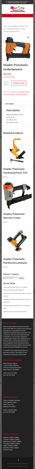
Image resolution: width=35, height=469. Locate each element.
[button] (28, 37)
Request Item (18, 83)
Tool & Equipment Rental (16, 26)
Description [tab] (9, 104)
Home (5, 26)
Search (22, 278)
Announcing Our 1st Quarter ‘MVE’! (15, 311)
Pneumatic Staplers (13, 29)
